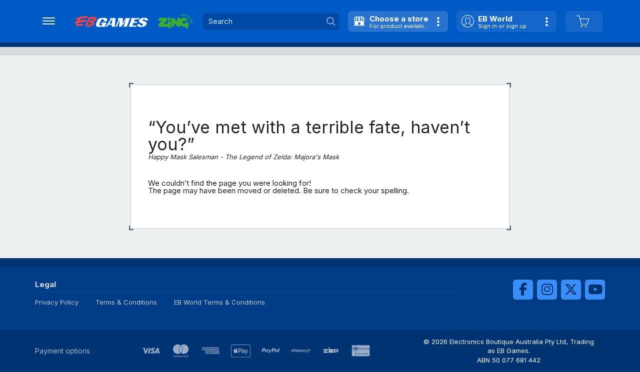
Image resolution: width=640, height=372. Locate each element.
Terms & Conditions (126, 302)
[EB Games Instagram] (547, 290)
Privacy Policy (56, 302)
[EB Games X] (571, 290)
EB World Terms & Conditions (219, 302)
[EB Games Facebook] (523, 290)
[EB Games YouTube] (595, 290)
